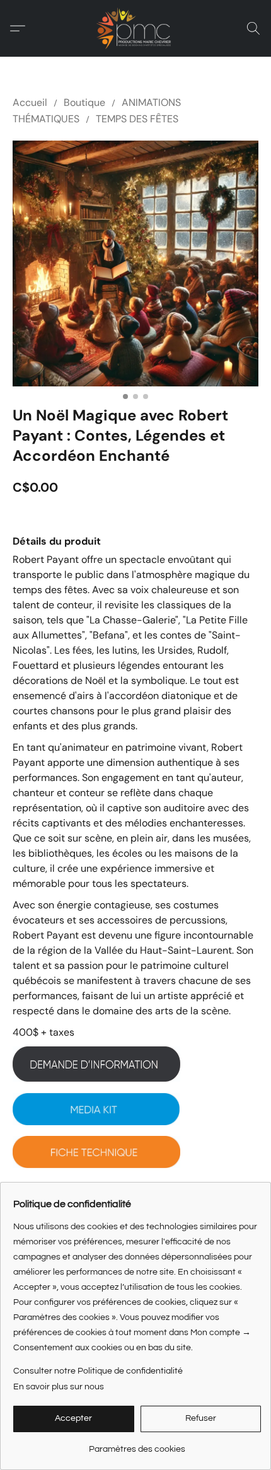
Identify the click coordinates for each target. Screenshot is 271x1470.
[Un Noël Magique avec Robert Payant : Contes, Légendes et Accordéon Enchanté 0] (135, 263)
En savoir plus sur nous (58, 1386)
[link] (137, 1444)
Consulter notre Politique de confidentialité (98, 1371)
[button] (135, 28)
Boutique (84, 102)
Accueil (30, 102)
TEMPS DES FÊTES (137, 118)
